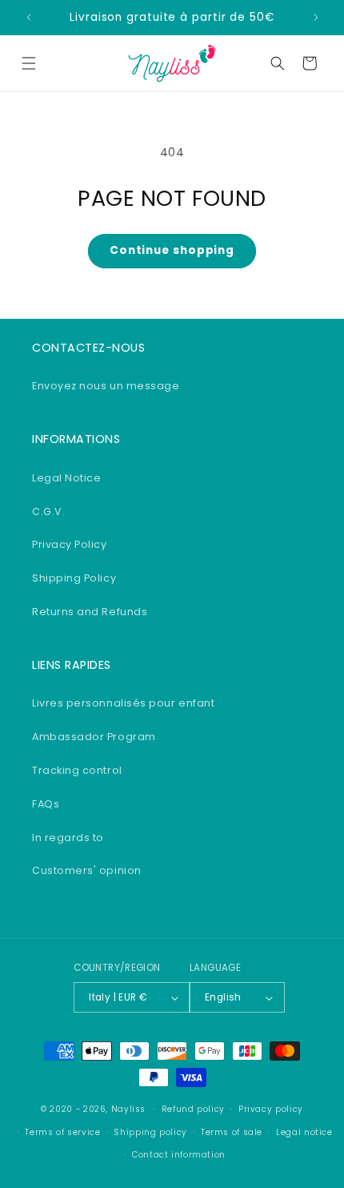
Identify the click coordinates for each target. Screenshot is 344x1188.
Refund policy (193, 1109)
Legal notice (304, 1132)
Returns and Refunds (89, 611)
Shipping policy (150, 1132)
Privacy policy (270, 1109)
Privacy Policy (69, 544)
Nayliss (128, 1109)
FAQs (45, 804)
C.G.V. (48, 511)
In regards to (68, 837)
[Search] (278, 63)
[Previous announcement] (28, 17)
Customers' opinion (87, 870)
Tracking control (77, 770)
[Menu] (29, 63)
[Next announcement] (316, 17)
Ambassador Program (94, 736)
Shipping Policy (74, 578)
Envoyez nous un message (105, 386)
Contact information (179, 1155)
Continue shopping (172, 250)
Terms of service (62, 1132)
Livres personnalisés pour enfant (123, 703)
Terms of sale (231, 1132)
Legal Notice (66, 478)
